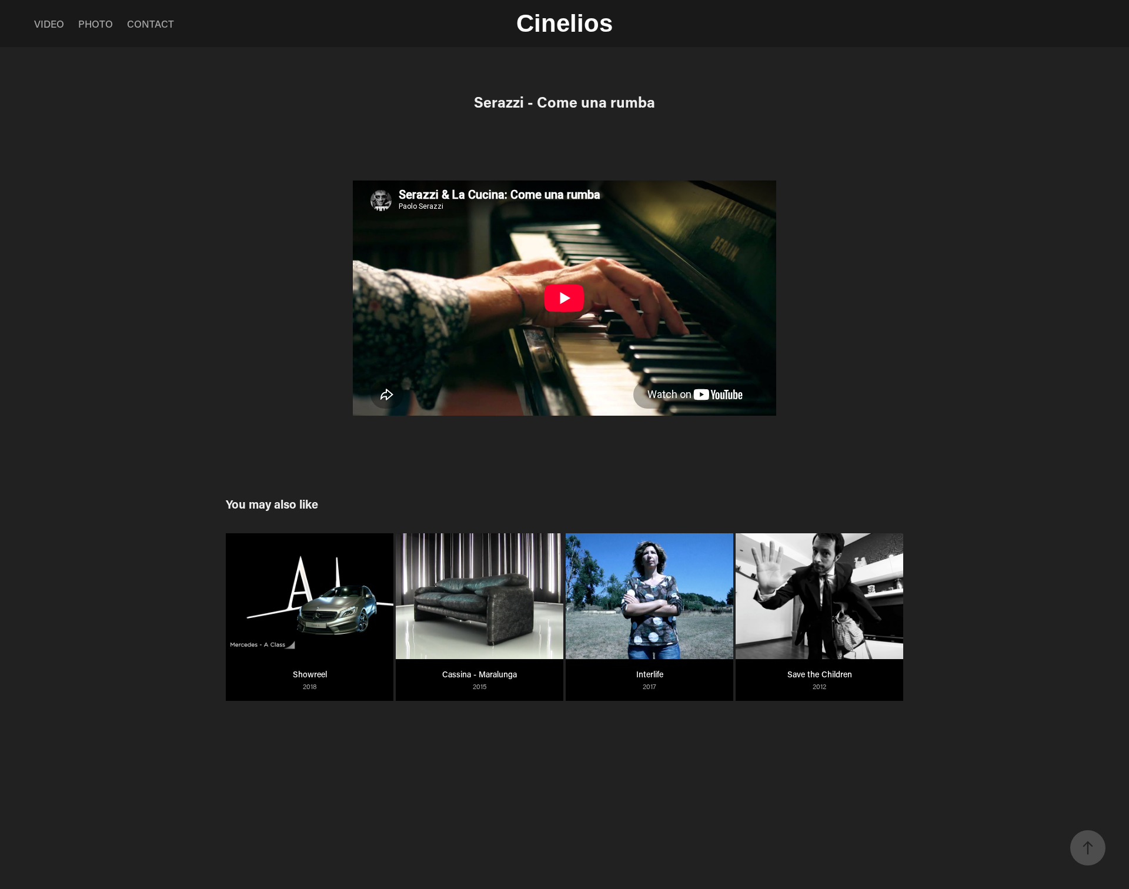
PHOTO (95, 23)
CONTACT (150, 23)
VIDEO (49, 23)
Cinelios (564, 23)
